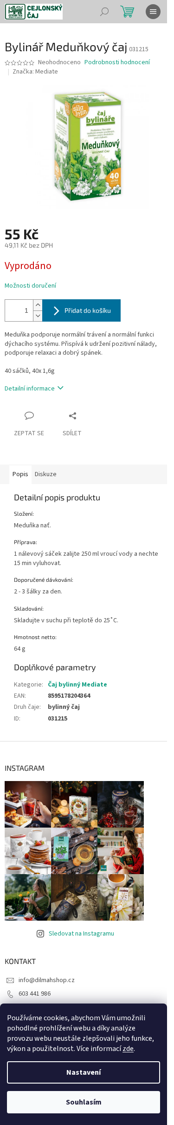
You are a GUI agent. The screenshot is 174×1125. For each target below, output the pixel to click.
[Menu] (153, 11)
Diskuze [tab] (46, 474)
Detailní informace (30, 388)
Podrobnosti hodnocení (117, 62)
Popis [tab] (20, 474)
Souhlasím (84, 1102)
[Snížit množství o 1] (37, 315)
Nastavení (83, 1072)
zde (128, 1049)
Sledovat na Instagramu (81, 933)
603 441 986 (35, 993)
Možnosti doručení (30, 286)
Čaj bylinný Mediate (77, 684)
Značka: (35, 71)
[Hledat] (104, 11)
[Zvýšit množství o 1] (37, 305)
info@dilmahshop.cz (47, 980)
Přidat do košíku (87, 310)
